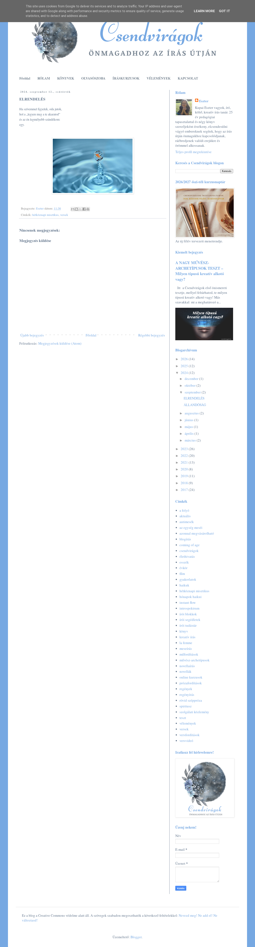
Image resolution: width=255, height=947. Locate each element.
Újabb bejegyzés (32, 335)
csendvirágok (189, 550)
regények (185, 688)
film (182, 573)
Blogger (136, 937)
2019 (185, 476)
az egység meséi (190, 527)
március (191, 440)
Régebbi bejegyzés (151, 335)
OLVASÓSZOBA (93, 78)
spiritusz (185, 706)
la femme (185, 642)
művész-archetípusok (194, 660)
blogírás (185, 539)
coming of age (189, 545)
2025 (185, 366)
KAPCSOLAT (188, 78)
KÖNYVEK (65, 78)
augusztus (192, 413)
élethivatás (187, 556)
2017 (185, 489)
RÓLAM (43, 78)
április (189, 433)
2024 (185, 372)
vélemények (187, 723)
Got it (224, 11)
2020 (185, 469)
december (192, 378)
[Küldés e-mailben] (73, 209)
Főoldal (24, 78)
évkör (183, 567)
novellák (185, 671)
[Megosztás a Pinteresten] (88, 209)
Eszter (204, 101)
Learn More (204, 11)
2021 (185, 462)
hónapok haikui (190, 596)
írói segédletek (189, 619)
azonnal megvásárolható (196, 533)
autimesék (186, 521)
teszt (182, 717)
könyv (183, 631)
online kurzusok (190, 677)
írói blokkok (188, 614)
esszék (184, 562)
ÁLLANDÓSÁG (195, 404)
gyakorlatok (187, 579)
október (190, 385)
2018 (185, 483)
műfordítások (188, 654)
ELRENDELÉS (194, 398)
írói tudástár (188, 625)
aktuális (185, 516)
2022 (185, 455)
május (189, 426)
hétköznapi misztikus (45, 215)
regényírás (186, 694)
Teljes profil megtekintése (193, 151)
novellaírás (187, 666)
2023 (185, 448)
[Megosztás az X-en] (80, 209)
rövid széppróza (190, 700)
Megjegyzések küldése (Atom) (59, 343)
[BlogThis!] (76, 209)
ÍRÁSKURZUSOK (126, 78)
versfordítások (189, 735)
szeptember (193, 392)
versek (64, 215)
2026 (185, 359)
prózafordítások (190, 683)
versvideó (186, 740)
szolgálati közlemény (194, 712)
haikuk (184, 585)
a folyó (184, 510)
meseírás (185, 648)
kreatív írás (187, 637)
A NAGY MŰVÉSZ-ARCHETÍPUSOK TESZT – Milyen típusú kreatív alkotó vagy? (199, 271)
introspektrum (189, 608)
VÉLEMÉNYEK (159, 78)
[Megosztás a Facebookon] (84, 209)
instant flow (187, 602)
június (189, 420)
